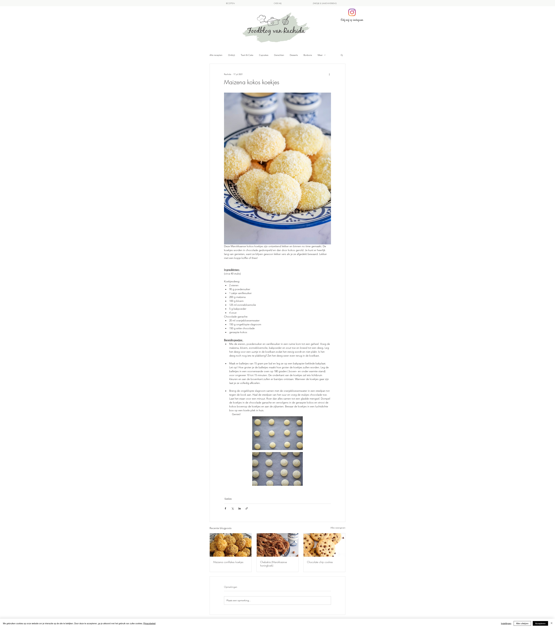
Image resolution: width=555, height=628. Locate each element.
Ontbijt (231, 55)
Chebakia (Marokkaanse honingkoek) (273, 563)
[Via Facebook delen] (225, 508)
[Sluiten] (551, 623)
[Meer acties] (329, 74)
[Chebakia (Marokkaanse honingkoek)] (277, 545)
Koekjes (228, 498)
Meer (320, 55)
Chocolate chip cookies (320, 562)
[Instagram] (352, 12)
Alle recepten (216, 55)
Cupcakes (263, 55)
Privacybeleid (149, 623)
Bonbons (308, 55)
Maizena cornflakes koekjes (228, 562)
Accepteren (540, 623)
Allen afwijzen (522, 623)
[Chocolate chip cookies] (324, 545)
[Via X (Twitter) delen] (232, 508)
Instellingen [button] (506, 623)
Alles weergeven (337, 527)
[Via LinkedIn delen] (239, 508)
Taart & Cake (247, 55)
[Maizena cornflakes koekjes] (230, 545)
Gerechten (279, 55)
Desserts (294, 55)
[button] (341, 55)
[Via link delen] (246, 508)
